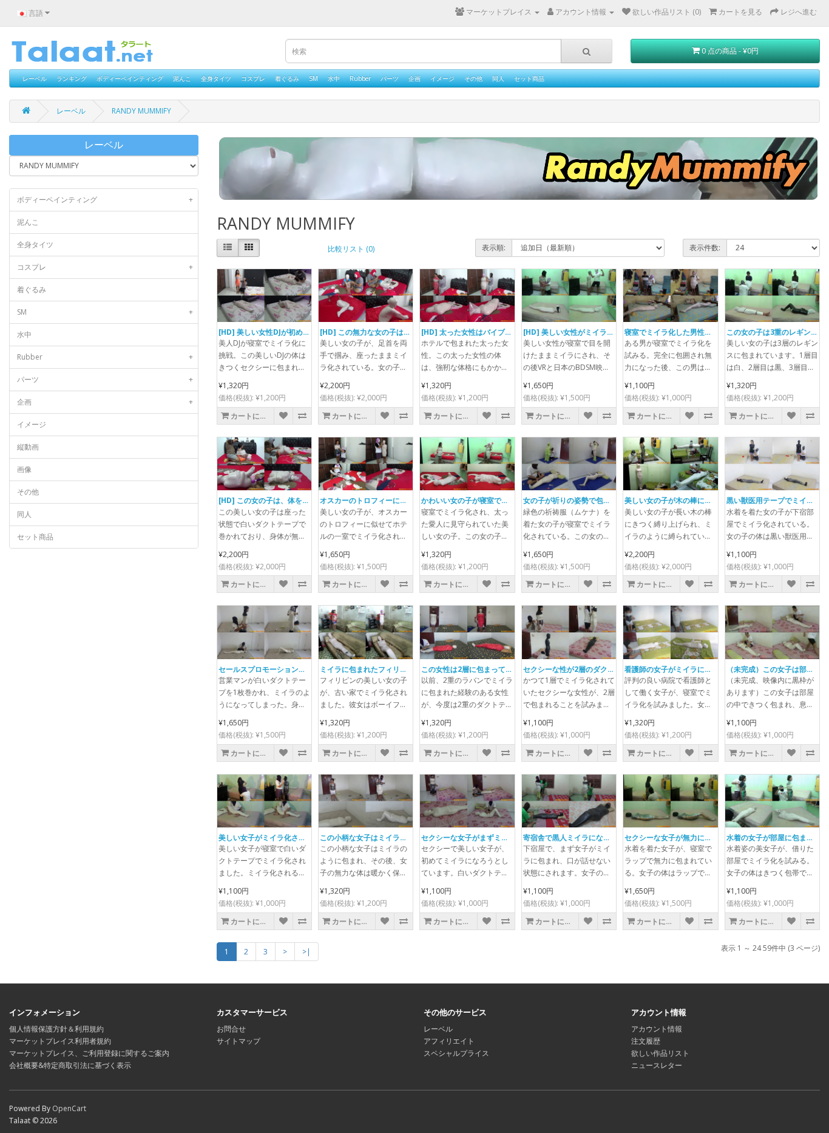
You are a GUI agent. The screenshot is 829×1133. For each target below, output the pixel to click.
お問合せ (231, 1029)
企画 (414, 78)
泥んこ (182, 78)
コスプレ (253, 78)
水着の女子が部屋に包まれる (773, 837)
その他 (473, 78)
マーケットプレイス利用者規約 (60, 1041)
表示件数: (704, 247)
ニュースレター (656, 1065)
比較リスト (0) (351, 249)
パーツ (390, 78)
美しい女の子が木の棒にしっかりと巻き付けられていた (715, 500)
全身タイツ (216, 78)
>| (306, 951)
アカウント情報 (656, 1029)
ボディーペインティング (129, 78)
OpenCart (69, 1108)
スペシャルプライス (456, 1053)
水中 (334, 78)
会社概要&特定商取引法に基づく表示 (70, 1065)
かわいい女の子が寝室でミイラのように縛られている (508, 500)
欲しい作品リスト (660, 1053)
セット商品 (529, 78)
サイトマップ (238, 1041)
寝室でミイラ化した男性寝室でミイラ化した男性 (704, 332)
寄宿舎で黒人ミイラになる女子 (574, 837)
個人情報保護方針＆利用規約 (56, 1029)
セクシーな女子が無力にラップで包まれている (700, 837)
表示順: (494, 247)
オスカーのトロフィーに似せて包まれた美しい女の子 (407, 500)
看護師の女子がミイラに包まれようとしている (700, 669)
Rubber (360, 78)
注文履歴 (645, 1041)
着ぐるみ (287, 78)
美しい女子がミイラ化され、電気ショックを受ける (302, 837)
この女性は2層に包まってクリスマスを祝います (499, 669)
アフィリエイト (449, 1041)
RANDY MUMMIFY (141, 111)
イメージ (442, 78)
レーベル (34, 78)
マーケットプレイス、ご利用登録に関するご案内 (89, 1053)
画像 (24, 469)
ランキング (71, 78)
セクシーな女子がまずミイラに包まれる (486, 837)
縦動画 (28, 447)
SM (313, 78)
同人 (498, 78)
